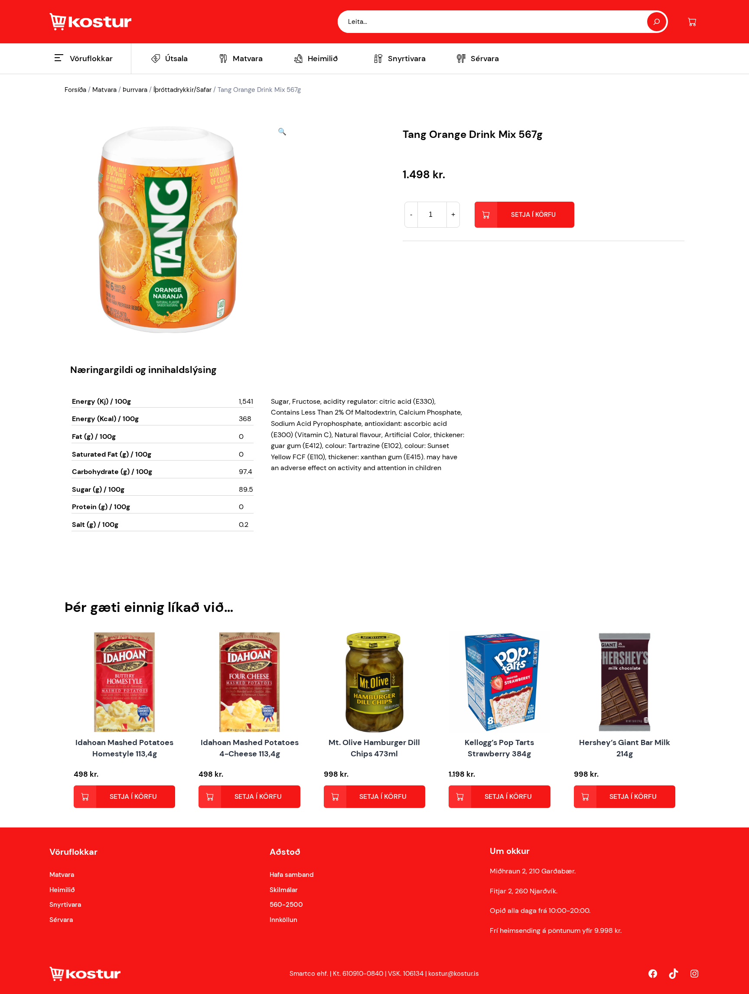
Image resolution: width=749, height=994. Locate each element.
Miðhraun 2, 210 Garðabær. (533, 871)
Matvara (104, 89)
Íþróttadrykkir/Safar (182, 89)
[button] (282, 229)
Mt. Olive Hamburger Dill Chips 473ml (374, 748)
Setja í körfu (533, 214)
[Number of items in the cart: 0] (692, 21)
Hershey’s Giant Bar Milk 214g (624, 748)
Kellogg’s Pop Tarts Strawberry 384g (499, 748)
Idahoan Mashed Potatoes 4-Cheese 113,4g (250, 748)
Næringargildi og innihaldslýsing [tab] (143, 369)
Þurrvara (135, 89)
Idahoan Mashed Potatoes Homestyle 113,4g (124, 748)
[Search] (656, 21)
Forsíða (75, 89)
